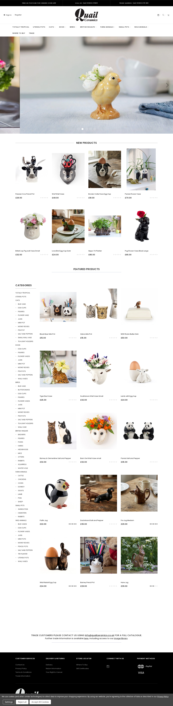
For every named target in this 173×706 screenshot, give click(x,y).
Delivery (49, 665)
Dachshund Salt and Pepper (91, 520)
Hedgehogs (23, 449)
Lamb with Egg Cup (128, 396)
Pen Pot (21, 330)
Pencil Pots (23, 546)
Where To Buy (82, 665)
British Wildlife (87, 27)
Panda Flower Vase (133, 194)
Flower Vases (24, 356)
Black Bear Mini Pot (47, 334)
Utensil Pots (39, 27)
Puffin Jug (44, 520)
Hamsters (22, 513)
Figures (21, 311)
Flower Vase (23, 315)
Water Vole (23, 468)
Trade (31, 33)
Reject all (22, 702)
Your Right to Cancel (54, 672)
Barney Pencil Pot (87, 582)
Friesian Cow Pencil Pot (24, 194)
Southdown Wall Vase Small (91, 396)
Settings (9, 702)
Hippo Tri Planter (95, 251)
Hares (20, 446)
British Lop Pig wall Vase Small (27, 251)
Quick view (31, 187)
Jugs (20, 319)
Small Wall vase (25, 337)
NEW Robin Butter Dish (130, 334)
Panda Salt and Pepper (130, 458)
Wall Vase (22, 427)
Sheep (20, 501)
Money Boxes (23, 326)
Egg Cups (22, 308)
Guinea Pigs (23, 509)
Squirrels (22, 464)
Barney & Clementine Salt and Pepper (55, 458)
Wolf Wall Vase (58, 194)
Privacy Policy (21, 668)
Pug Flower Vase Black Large (136, 251)
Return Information (53, 668)
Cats (51, 27)
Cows (20, 483)
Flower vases (24, 401)
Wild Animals (140, 27)
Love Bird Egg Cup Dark (61, 251)
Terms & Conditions (23, 672)
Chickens (22, 479)
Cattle (21, 475)
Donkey (21, 487)
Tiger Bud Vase (46, 396)
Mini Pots (22, 539)
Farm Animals (106, 27)
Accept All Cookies (40, 702)
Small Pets (124, 27)
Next (167, 85)
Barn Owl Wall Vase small (90, 458)
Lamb (20, 494)
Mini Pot (21, 322)
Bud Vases (22, 524)
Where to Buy (18, 33)
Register (18, 15)
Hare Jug (124, 582)
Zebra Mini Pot (86, 334)
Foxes (20, 442)
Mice (20, 453)
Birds (72, 27)
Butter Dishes (24, 390)
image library (121, 638)
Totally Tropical (20, 27)
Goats (21, 490)
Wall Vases (23, 378)
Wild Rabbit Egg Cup (48, 582)
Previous (5, 85)
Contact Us (19, 665)
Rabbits (21, 461)
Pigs (20, 498)
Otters (21, 457)
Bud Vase (22, 304)
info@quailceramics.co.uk (99, 635)
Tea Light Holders (25, 341)
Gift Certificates (82, 668)
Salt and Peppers (25, 334)
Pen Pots (22, 371)
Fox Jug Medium (127, 520)
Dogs (61, 27)
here (86, 638)
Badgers (21, 434)
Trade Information (22, 676)
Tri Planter (22, 554)
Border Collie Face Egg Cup (99, 194)
